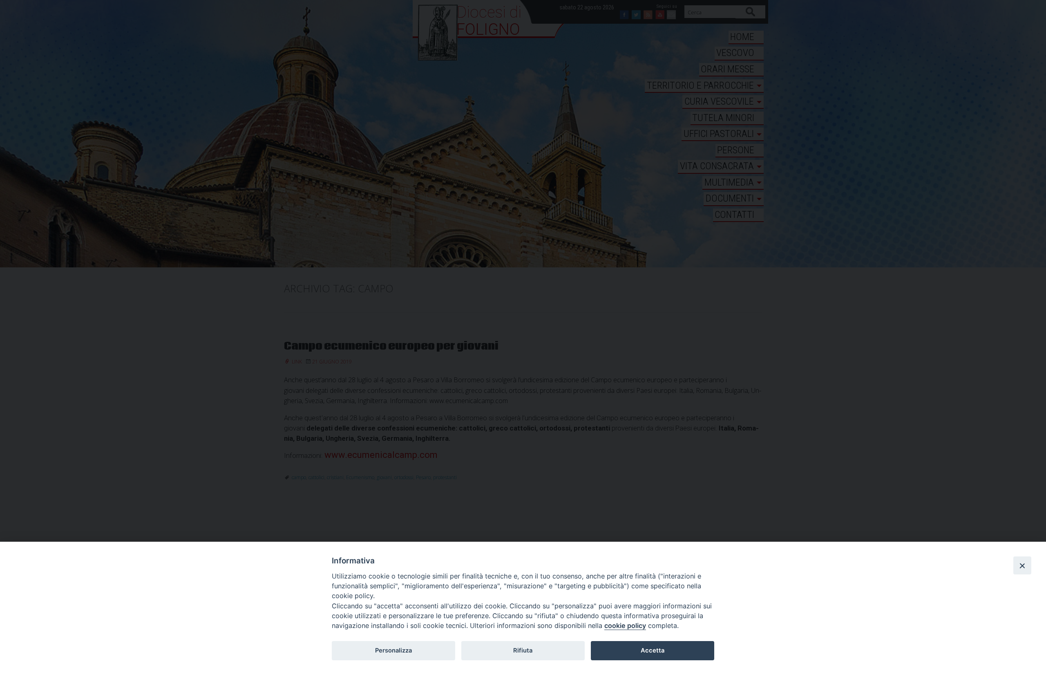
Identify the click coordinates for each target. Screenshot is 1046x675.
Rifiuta (522, 650)
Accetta (652, 650)
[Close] (1022, 565)
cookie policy (625, 625)
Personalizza (393, 650)
